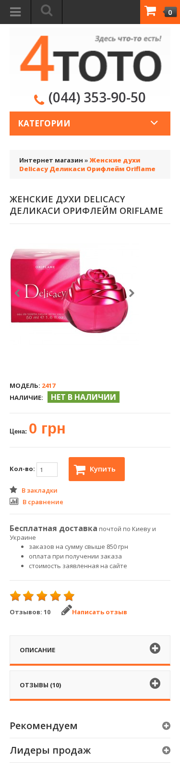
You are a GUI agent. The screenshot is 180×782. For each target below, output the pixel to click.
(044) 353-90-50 (97, 97)
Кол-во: (23, 469)
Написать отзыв (99, 612)
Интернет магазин (51, 160)
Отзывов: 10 (30, 612)
